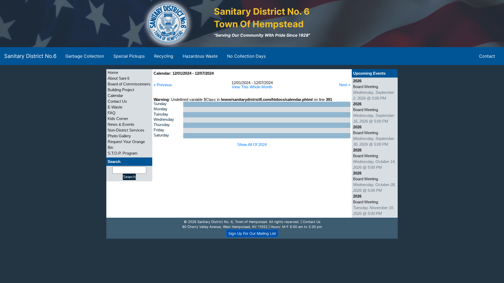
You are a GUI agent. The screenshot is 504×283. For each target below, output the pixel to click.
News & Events (121, 124)
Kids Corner (118, 119)
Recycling (163, 56)
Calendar (115, 96)
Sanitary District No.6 (30, 56)
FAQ (112, 113)
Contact (487, 56)
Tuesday (161, 114)
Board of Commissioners (129, 84)
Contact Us (117, 101)
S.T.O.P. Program (123, 153)
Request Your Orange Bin (126, 145)
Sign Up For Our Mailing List (252, 233)
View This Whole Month (252, 87)
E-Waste (115, 107)
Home (113, 72)
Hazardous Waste (200, 56)
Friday (159, 130)
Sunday (160, 104)
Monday (160, 109)
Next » (344, 85)
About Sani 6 (118, 78)
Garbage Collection (84, 56)
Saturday (161, 135)
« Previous (163, 85)
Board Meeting (365, 87)
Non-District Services (126, 130)
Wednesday (164, 119)
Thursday (162, 125)
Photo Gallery (119, 136)
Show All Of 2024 (252, 145)
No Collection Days (246, 56)
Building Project (121, 90)
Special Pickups (129, 56)
